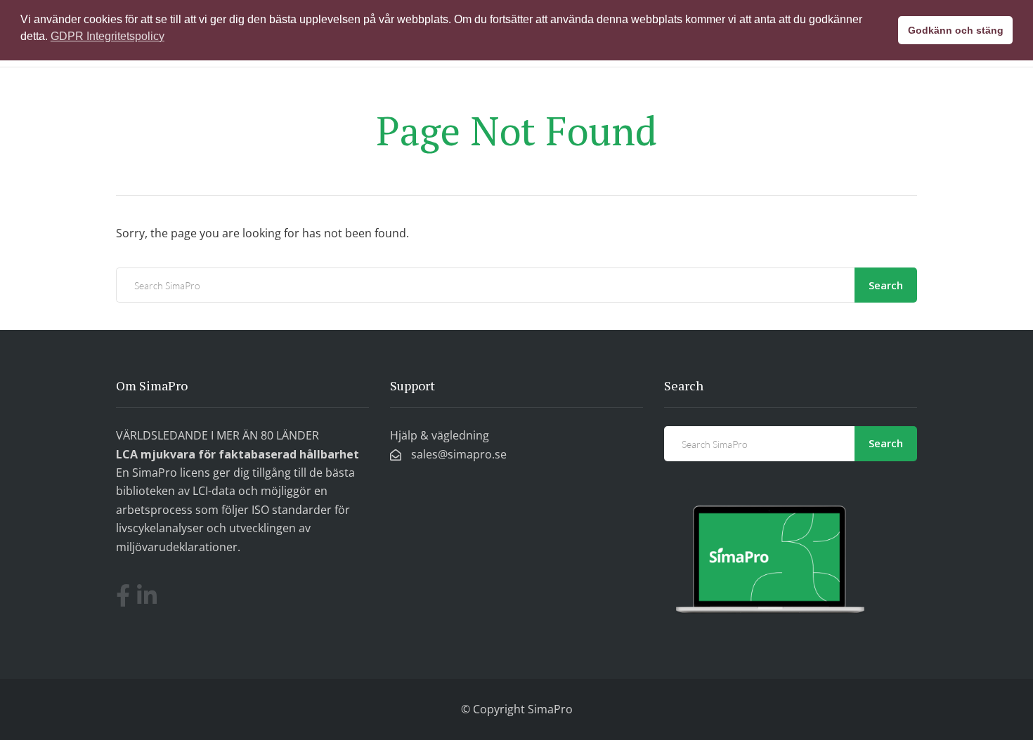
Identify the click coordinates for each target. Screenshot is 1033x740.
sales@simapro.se (457, 454)
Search (886, 285)
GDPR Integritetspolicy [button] (107, 36)
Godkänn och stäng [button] (955, 30)
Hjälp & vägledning (439, 435)
